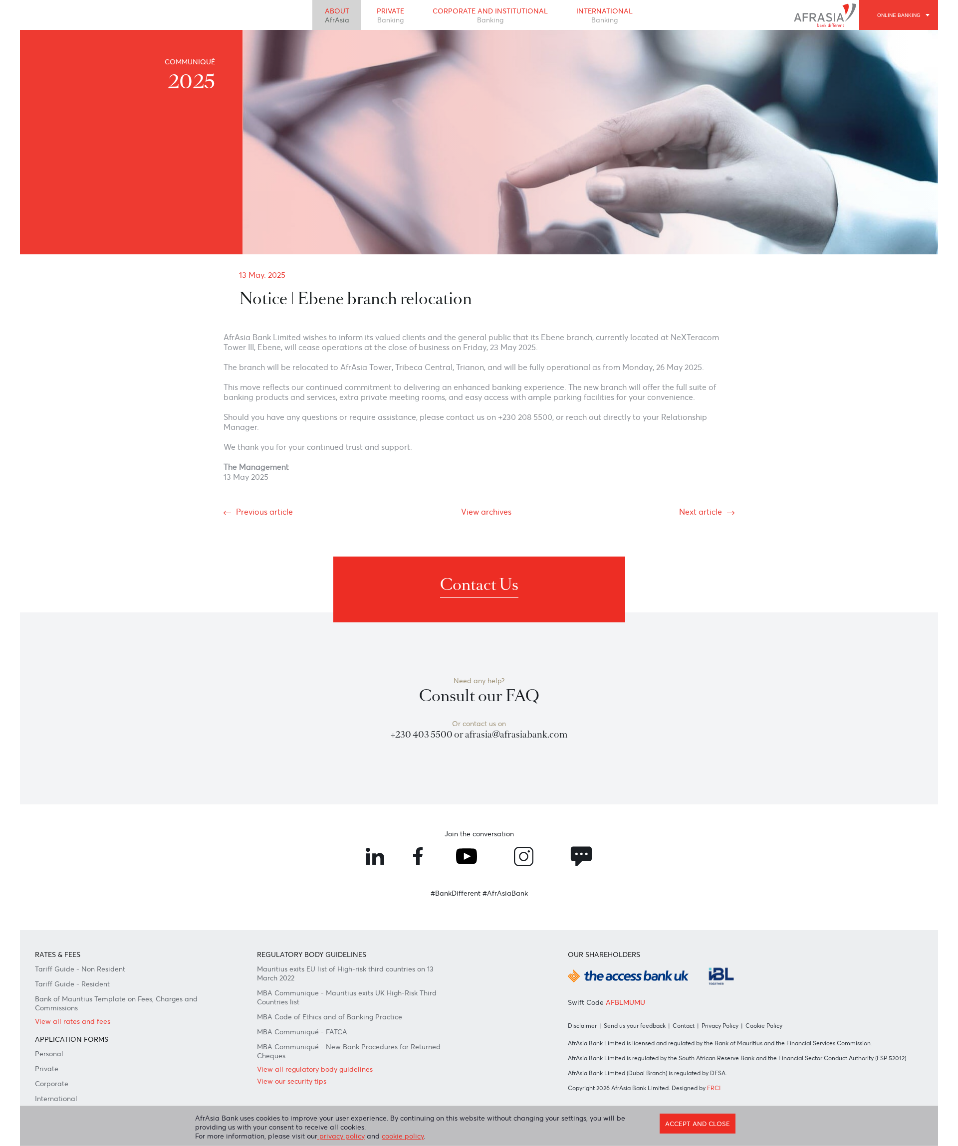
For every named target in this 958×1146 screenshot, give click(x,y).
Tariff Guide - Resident (72, 983)
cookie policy (403, 1136)
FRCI (713, 1088)
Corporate (51, 1083)
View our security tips (291, 1081)
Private (390, 15)
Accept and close (697, 1124)
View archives (486, 512)
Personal (49, 1053)
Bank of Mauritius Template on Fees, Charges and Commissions (116, 1003)
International (604, 15)
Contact (684, 1025)
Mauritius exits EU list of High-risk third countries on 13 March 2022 (345, 973)
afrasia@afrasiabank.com (516, 734)
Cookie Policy (763, 1025)
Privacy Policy (720, 1025)
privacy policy (341, 1136)
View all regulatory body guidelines (315, 1069)
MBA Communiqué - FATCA (302, 1031)
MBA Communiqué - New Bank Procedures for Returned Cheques (349, 1051)
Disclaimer (582, 1025)
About (337, 15)
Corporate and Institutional (490, 15)
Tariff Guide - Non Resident (80, 968)
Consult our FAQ (479, 696)
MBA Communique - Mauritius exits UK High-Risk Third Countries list (347, 997)
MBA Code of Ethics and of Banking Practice (329, 1016)
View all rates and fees (72, 1021)
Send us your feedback (635, 1025)
